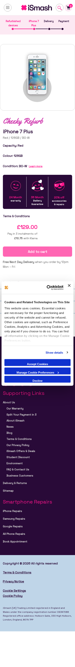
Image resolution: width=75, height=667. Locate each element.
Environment (15, 463)
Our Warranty (15, 408)
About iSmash (15, 420)
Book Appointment (15, 541)
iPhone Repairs (12, 511)
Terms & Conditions (19, 439)
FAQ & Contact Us (18, 469)
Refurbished (13, 23)
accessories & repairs (59, 201)
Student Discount (18, 457)
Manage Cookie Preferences (35, 372)
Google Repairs (13, 526)
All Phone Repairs (14, 534)
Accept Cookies (37, 364)
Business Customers (20, 475)
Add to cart (37, 251)
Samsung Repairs (14, 518)
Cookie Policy (12, 596)
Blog (9, 433)
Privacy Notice (13, 581)
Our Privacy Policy (18, 445)
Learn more (35, 166)
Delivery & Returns (15, 483)
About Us (9, 402)
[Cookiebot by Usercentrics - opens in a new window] (47, 287)
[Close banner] (69, 287)
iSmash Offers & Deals (21, 451)
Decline (37, 380)
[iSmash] (37, 7)
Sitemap (8, 490)
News (10, 426)
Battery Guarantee (37, 201)
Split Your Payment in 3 (22, 414)
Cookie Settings (14, 591)
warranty (15, 199)
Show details (54, 352)
